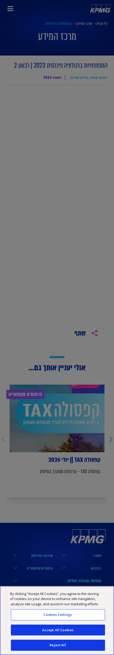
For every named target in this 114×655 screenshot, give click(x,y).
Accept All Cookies (57, 630)
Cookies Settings (57, 614)
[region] (57, 620)
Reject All (58, 645)
